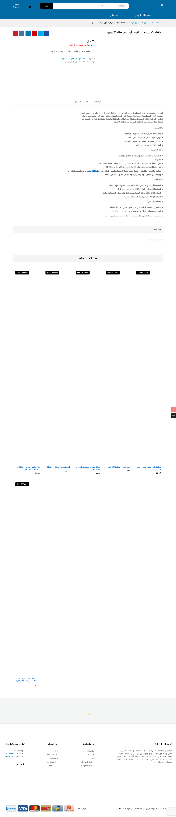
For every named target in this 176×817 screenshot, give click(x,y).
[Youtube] (13, 772)
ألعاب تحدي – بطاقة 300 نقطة (119, 467)
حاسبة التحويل (88, 751)
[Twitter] (18, 772)
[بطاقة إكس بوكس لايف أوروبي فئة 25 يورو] (46, 33)
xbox (87, 61)
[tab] (97, 102)
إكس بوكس (69, 61)
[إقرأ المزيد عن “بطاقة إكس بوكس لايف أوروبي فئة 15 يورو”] (150, 463)
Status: (89, 45)
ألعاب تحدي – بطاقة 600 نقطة (58, 467)
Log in (16, 5)
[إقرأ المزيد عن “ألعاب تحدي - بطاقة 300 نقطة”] (120, 463)
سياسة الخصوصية (87, 766)
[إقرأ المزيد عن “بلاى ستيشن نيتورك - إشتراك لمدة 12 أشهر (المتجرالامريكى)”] (30, 674)
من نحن (91, 758)
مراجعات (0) (81, 101)
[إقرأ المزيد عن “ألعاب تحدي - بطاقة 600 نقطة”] (60, 463)
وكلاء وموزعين (52, 758)
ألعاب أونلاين (80, 58)
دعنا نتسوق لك (52, 762)
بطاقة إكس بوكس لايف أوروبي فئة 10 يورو (88, 468)
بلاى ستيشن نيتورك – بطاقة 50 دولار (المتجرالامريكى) (28, 468)
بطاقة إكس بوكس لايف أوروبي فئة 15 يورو (149, 468)
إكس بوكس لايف (67, 58)
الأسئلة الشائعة (52, 755)
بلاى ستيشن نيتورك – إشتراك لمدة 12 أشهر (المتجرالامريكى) (28, 679)
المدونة (91, 755)
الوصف (97, 101)
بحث (46, 6)
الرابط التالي (94, 171)
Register (16, 7)
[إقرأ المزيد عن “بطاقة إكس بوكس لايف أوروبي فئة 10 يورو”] (90, 463)
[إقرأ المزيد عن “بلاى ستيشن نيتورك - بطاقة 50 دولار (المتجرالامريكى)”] (30, 463)
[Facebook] (23, 772)
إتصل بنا (55, 751)
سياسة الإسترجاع (87, 762)
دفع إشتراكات (53, 766)
